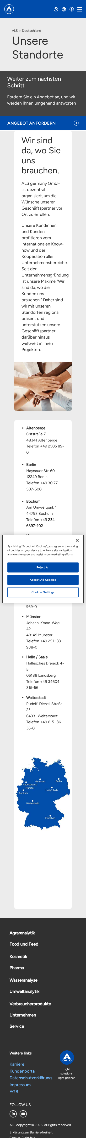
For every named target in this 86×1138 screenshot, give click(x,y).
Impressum (20, 1084)
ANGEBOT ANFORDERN (31, 123)
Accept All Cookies (43, 579)
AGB (14, 1091)
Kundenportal (23, 1071)
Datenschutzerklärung (31, 1077)
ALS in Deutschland (26, 31)
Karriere (17, 1064)
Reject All (43, 567)
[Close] (77, 540)
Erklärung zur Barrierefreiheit (31, 1132)
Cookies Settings (43, 592)
